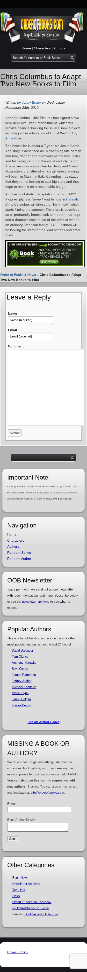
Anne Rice (13, 138)
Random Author (19, 559)
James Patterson (24, 675)
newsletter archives (35, 601)
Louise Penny (21, 705)
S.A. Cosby (20, 669)
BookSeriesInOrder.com (41, 914)
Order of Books (11, 275)
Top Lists (18, 890)
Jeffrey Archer (21, 681)
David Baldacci (22, 650)
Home (26, 48)
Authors (59, 48)
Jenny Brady (31, 102)
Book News (20, 878)
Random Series (19, 552)
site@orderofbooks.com (47, 792)
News (31, 275)
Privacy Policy (17, 952)
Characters (42, 48)
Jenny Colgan (21, 699)
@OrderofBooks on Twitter (30, 908)
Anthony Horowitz (24, 662)
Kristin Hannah (67, 199)
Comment (16, 346)
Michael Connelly (24, 687)
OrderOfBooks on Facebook (31, 902)
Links (16, 896)
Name (12, 314)
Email (12, 330)
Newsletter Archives (26, 884)
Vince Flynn (20, 693)
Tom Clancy (20, 656)
